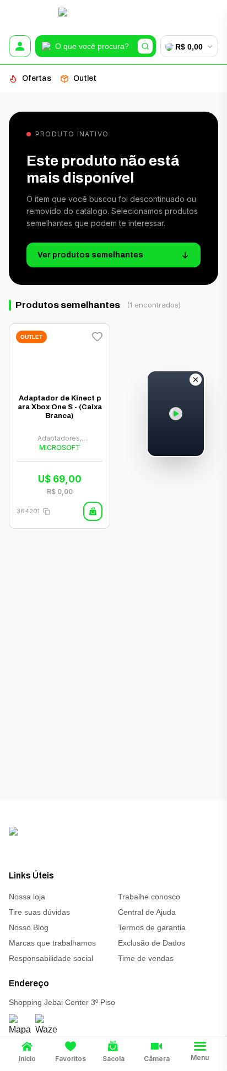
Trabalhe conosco (149, 896)
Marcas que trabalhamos (52, 942)
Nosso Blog (28, 927)
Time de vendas (146, 958)
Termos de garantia (152, 927)
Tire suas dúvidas (39, 912)
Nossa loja (27, 896)
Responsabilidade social (51, 958)
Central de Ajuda (147, 912)
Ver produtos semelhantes (90, 255)
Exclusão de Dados (151, 942)
